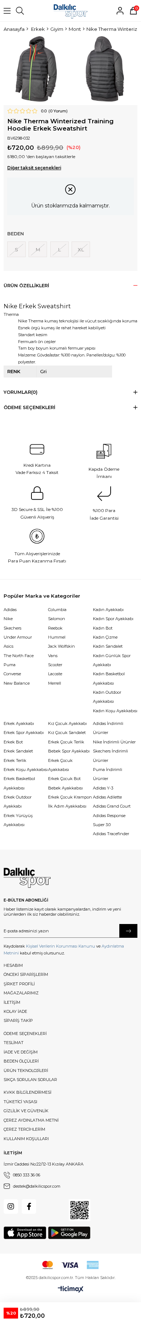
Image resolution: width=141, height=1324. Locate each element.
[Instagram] (11, 1206)
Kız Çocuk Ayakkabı (67, 723)
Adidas (10, 609)
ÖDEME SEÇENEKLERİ (25, 1033)
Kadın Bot (102, 628)
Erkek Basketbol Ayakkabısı (19, 783)
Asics (8, 646)
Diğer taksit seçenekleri (34, 167)
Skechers (12, 628)
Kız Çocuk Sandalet (67, 732)
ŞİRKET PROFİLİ (19, 983)
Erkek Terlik (15, 760)
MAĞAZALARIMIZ (21, 992)
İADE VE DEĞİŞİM (21, 1052)
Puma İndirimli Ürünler (107, 774)
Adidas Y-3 (103, 788)
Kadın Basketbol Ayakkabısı (109, 678)
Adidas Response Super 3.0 (109, 820)
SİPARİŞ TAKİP (18, 1020)
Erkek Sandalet (18, 751)
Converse (12, 673)
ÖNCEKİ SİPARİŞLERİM (26, 974)
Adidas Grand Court (112, 806)
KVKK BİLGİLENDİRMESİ (27, 1092)
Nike (8, 618)
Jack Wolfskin (61, 646)
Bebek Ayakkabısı (65, 788)
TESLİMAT (14, 1042)
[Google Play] (69, 1232)
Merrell (54, 683)
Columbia (57, 609)
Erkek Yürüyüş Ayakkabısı (18, 820)
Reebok (55, 628)
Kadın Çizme (105, 637)
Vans (52, 655)
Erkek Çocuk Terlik (66, 742)
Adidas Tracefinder (111, 833)
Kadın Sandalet (108, 646)
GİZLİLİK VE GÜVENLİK (26, 1110)
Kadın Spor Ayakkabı (113, 618)
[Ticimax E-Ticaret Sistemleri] (71, 1289)
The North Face (19, 655)
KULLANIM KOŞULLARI (26, 1138)
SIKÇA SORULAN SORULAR (30, 1079)
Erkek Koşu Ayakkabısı (26, 769)
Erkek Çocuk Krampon (70, 797)
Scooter (55, 664)
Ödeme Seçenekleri (29, 407)
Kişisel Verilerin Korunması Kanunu (60, 946)
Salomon (56, 618)
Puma (10, 664)
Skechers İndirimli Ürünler (110, 755)
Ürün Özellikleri (26, 285)
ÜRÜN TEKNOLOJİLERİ (26, 1070)
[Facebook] (29, 1206)
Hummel (56, 637)
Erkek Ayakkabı (19, 723)
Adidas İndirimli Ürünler (108, 728)
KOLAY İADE (15, 1011)
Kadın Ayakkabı (108, 609)
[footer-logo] (27, 878)
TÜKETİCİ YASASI (20, 1101)
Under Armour (18, 637)
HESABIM (13, 965)
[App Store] (25, 1232)
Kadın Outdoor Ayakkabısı (107, 697)
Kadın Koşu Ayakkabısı (115, 710)
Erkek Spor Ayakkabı (24, 732)
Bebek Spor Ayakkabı (69, 751)
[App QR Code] (79, 1210)
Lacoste (55, 673)
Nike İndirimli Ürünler (114, 742)
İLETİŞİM (12, 1002)
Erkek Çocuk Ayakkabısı (60, 765)
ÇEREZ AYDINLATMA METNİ (31, 1120)
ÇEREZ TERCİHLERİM (24, 1129)
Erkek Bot (13, 742)
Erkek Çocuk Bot (64, 778)
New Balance (17, 683)
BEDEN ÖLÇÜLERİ (21, 1061)
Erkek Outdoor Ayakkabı (17, 802)
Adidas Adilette (107, 797)
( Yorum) (58, 111)
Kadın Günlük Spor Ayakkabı (112, 660)
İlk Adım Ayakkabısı (67, 806)
